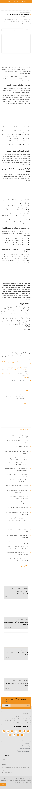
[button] (30, 4)
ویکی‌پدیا (26, 377)
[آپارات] (9, 735)
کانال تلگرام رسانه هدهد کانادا (15, 367)
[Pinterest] (3, 731)
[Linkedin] (14, 735)
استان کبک (26, 619)
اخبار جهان (26, 680)
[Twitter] (24, 731)
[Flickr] (22, 735)
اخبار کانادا (21, 380)
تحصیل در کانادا (11, 8)
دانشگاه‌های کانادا (14, 380)
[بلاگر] (18, 735)
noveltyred (12, 377)
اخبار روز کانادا (24, 369)
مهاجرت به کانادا (14, 588)
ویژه (9, 380)
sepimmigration (19, 377)
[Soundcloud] (7, 731)
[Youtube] (12, 731)
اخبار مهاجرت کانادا (14, 369)
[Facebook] (28, 731)
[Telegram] (20, 731)
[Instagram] (16, 731)
